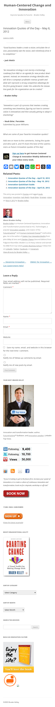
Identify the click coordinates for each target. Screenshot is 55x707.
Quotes (26, 194)
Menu (27, 22)
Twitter (16, 249)
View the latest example (13, 522)
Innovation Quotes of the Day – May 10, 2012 (28, 181)
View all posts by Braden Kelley (16, 252)
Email (6, 327)
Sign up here (18, 153)
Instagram (34, 249)
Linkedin (9, 249)
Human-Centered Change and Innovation (27, 7)
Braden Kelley (23, 200)
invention (16, 197)
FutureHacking (9, 233)
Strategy (43, 197)
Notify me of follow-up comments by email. (22, 358)
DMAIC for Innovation (41, 262)
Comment (8, 287)
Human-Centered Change (30, 233)
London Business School (32, 246)
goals (40, 194)
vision (49, 197)
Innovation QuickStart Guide (21, 184)
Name (6, 316)
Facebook (24, 249)
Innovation (7, 197)
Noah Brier (34, 197)
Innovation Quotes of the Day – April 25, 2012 (29, 187)
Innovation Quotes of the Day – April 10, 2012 (29, 178)
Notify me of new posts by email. (17, 365)
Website (6, 337)
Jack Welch (25, 197)
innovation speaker (17, 230)
